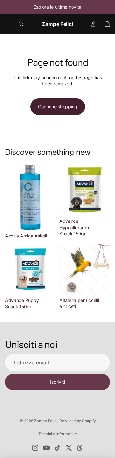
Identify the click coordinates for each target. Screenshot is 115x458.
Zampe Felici (45, 420)
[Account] (93, 24)
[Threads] (80, 448)
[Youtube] (46, 448)
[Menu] (7, 24)
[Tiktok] (57, 448)
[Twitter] (69, 448)
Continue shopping (57, 106)
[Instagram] (35, 448)
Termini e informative (57, 433)
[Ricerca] (21, 24)
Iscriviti (57, 382)
